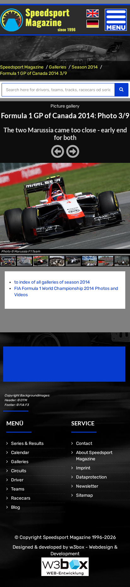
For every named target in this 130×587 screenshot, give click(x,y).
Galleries (57, 67)
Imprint (83, 468)
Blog (15, 507)
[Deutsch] (93, 24)
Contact (84, 443)
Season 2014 (85, 67)
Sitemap (84, 495)
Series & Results (27, 443)
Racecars (20, 498)
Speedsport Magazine (22, 67)
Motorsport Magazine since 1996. (39, 368)
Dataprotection (91, 477)
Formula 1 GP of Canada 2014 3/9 (33, 73)
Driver (17, 480)
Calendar (20, 452)
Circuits (18, 470)
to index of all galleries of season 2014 (52, 282)
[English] (93, 13)
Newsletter (87, 486)
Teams (17, 489)
